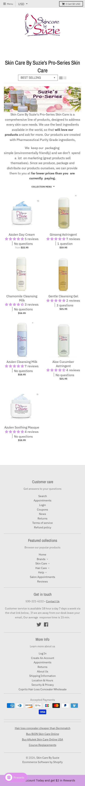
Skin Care (41, 563)
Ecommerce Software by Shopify (42, 762)
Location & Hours (42, 680)
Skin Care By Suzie (47, 757)
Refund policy (42, 527)
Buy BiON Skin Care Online (42, 734)
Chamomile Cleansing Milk (21, 298)
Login (42, 505)
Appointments (42, 500)
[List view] (64, 77)
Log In (42, 653)
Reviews (42, 581)
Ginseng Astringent (63, 234)
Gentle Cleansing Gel (63, 296)
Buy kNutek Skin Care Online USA (42, 739)
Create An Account (42, 658)
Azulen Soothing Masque (21, 427)
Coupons (42, 509)
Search (42, 496)
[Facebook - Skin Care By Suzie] (46, 624)
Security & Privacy (42, 685)
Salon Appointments (42, 577)
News (42, 514)
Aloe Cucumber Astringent (63, 364)
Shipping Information (42, 676)
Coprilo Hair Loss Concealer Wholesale (43, 689)
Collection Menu (41, 186)
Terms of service (42, 523)
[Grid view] (60, 77)
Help (41, 572)
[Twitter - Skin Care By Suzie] (39, 624)
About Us (42, 671)
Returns (42, 518)
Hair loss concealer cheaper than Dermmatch (42, 728)
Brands (41, 559)
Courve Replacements (42, 745)
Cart (73, 3)
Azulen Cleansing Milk (22, 362)
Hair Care (41, 568)
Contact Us (53, 601)
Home (42, 554)
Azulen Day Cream (22, 234)
